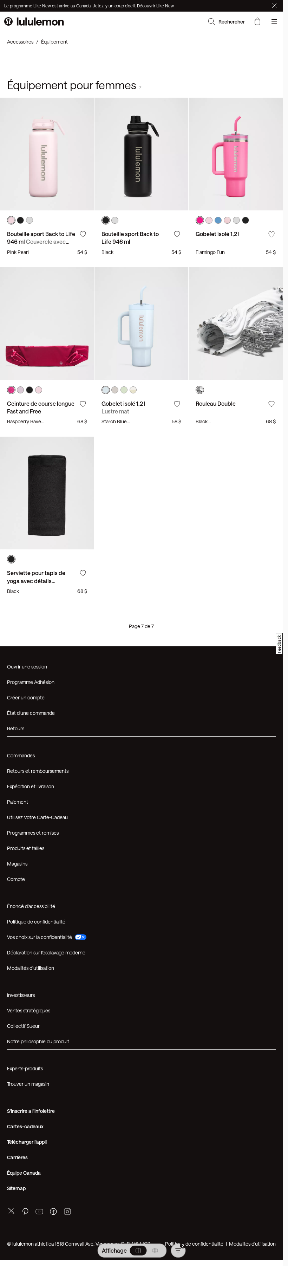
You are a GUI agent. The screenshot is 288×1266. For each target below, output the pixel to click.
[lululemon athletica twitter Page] (11, 1212)
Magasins (17, 864)
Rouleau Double (216, 403)
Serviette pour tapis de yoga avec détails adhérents (36, 580)
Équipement (54, 42)
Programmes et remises (33, 833)
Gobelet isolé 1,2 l (218, 233)
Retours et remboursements (37, 771)
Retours (15, 728)
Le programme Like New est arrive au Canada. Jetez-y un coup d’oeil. (70, 5)
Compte (16, 879)
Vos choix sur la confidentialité (39, 937)
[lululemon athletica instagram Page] (67, 1212)
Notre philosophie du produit (38, 1041)
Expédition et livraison (30, 786)
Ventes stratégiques (28, 1010)
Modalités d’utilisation (30, 968)
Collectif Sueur (23, 1026)
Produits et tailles (25, 848)
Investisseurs (21, 995)
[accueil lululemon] (34, 21)
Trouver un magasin (28, 1084)
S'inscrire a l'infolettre (31, 1111)
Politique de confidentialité (36, 922)
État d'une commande (31, 713)
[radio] (138, 1250)
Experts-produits (25, 1068)
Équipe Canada (24, 1173)
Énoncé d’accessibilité (31, 906)
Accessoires (20, 42)
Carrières (17, 1157)
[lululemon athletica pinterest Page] (25, 1212)
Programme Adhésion (30, 682)
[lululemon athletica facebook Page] (53, 1212)
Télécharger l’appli (27, 1142)
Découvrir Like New (155, 5)
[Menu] (274, 21)
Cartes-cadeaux (25, 1126)
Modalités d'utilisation (252, 1244)
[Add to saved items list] (83, 234)
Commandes (21, 755)
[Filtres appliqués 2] (178, 1251)
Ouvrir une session (27, 667)
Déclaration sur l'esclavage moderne (46, 952)
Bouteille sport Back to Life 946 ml (41, 241)
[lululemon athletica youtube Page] (39, 1212)
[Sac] (257, 21)
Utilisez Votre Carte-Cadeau (37, 817)
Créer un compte (26, 697)
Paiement (17, 802)
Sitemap (16, 1188)
